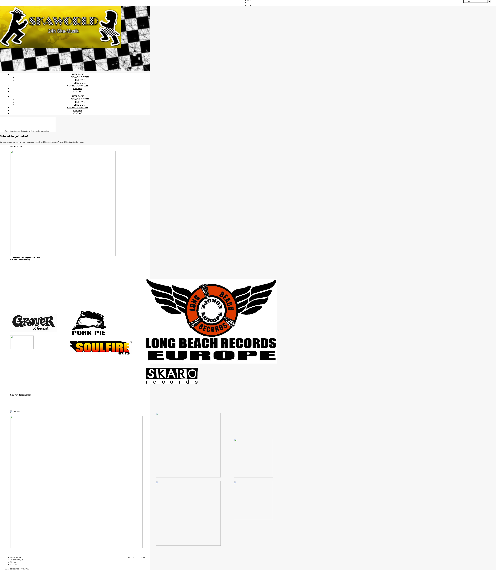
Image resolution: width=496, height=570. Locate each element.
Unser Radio (77, 74)
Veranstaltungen (77, 85)
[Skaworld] (60, 47)
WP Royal (24, 569)
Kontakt (78, 91)
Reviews (77, 88)
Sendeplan (80, 82)
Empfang (80, 80)
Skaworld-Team (80, 77)
